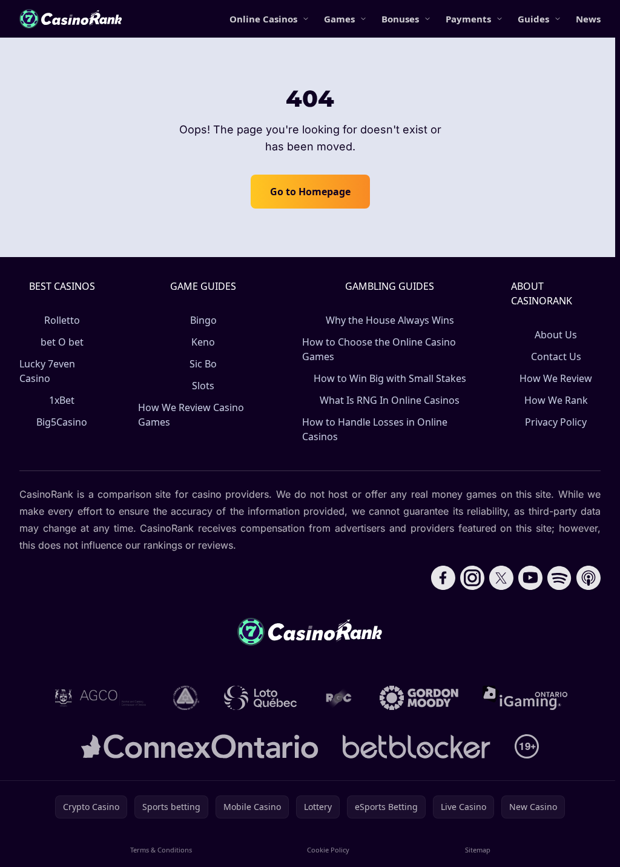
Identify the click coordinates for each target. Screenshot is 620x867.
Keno (203, 342)
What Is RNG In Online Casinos (390, 400)
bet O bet (62, 342)
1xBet (61, 400)
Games (339, 19)
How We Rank (556, 400)
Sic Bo (203, 363)
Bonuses (400, 19)
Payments (468, 19)
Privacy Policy (556, 422)
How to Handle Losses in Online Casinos (374, 429)
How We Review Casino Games (191, 415)
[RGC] (338, 698)
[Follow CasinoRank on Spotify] (559, 578)
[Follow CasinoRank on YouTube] (530, 578)
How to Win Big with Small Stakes (390, 378)
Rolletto (62, 320)
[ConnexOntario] (199, 746)
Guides (533, 19)
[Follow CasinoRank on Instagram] (472, 578)
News (588, 19)
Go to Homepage (310, 191)
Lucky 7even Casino (47, 371)
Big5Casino (61, 422)
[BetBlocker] (416, 746)
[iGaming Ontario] (525, 698)
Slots (203, 385)
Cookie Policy (328, 849)
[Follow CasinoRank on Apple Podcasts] (588, 578)
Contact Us (556, 356)
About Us (556, 334)
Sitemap (477, 849)
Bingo (203, 320)
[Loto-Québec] (260, 698)
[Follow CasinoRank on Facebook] (443, 578)
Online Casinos (263, 19)
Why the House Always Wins (390, 320)
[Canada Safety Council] (186, 698)
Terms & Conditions (161, 849)
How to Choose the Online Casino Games (379, 349)
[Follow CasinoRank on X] (501, 578)
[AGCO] (100, 698)
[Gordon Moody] (419, 698)
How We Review (555, 378)
